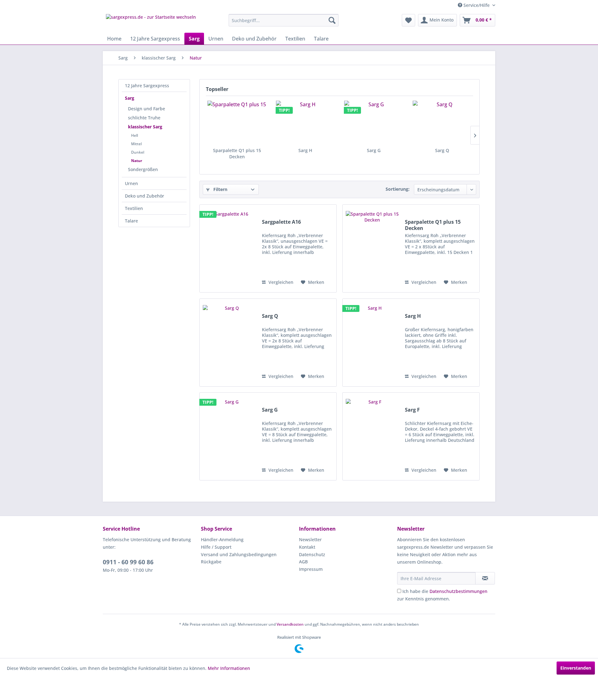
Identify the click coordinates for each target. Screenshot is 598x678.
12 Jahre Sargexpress (147, 85)
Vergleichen (280, 282)
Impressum (311, 569)
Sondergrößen (143, 169)
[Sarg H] (305, 122)
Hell (134, 135)
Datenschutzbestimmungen (458, 591)
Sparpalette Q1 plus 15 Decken (237, 153)
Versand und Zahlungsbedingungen (239, 554)
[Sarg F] (372, 436)
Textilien (134, 208)
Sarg (129, 98)
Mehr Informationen (229, 668)
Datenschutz (312, 554)
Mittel (136, 143)
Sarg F (412, 410)
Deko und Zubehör (144, 196)
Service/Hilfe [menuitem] (476, 5)
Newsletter (310, 539)
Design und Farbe (146, 109)
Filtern (219, 189)
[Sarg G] (373, 122)
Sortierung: (398, 189)
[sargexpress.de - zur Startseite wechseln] (151, 22)
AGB (303, 562)
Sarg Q (442, 150)
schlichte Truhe (144, 118)
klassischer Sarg (145, 127)
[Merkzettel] (408, 20)
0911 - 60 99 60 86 (128, 562)
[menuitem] (284, 20)
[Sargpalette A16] (229, 248)
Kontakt (307, 547)
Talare (131, 221)
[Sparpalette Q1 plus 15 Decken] (237, 122)
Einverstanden (575, 668)
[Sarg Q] (442, 122)
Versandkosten (290, 624)
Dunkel (137, 152)
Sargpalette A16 (281, 222)
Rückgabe (211, 562)
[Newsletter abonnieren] (485, 578)
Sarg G (374, 150)
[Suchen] (332, 20)
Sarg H (305, 150)
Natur (136, 160)
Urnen (131, 183)
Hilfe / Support (216, 547)
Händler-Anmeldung (222, 539)
